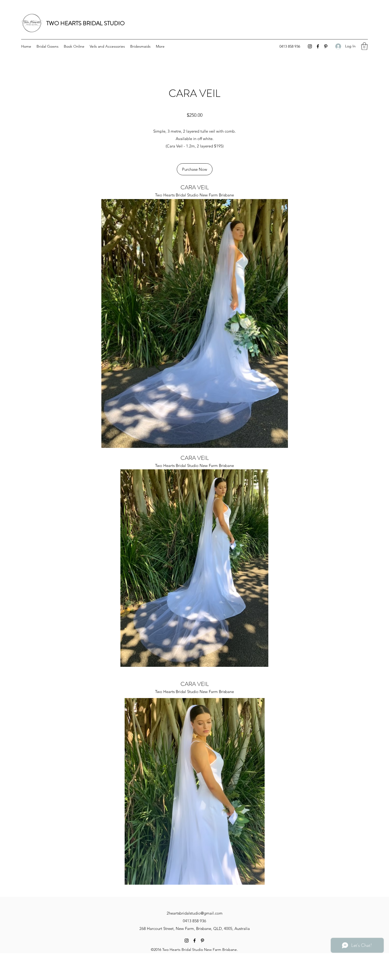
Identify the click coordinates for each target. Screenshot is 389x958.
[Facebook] (317, 46)
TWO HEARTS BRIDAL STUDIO (86, 23)
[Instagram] (310, 46)
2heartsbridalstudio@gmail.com (195, 913)
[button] (364, 46)
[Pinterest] (325, 46)
